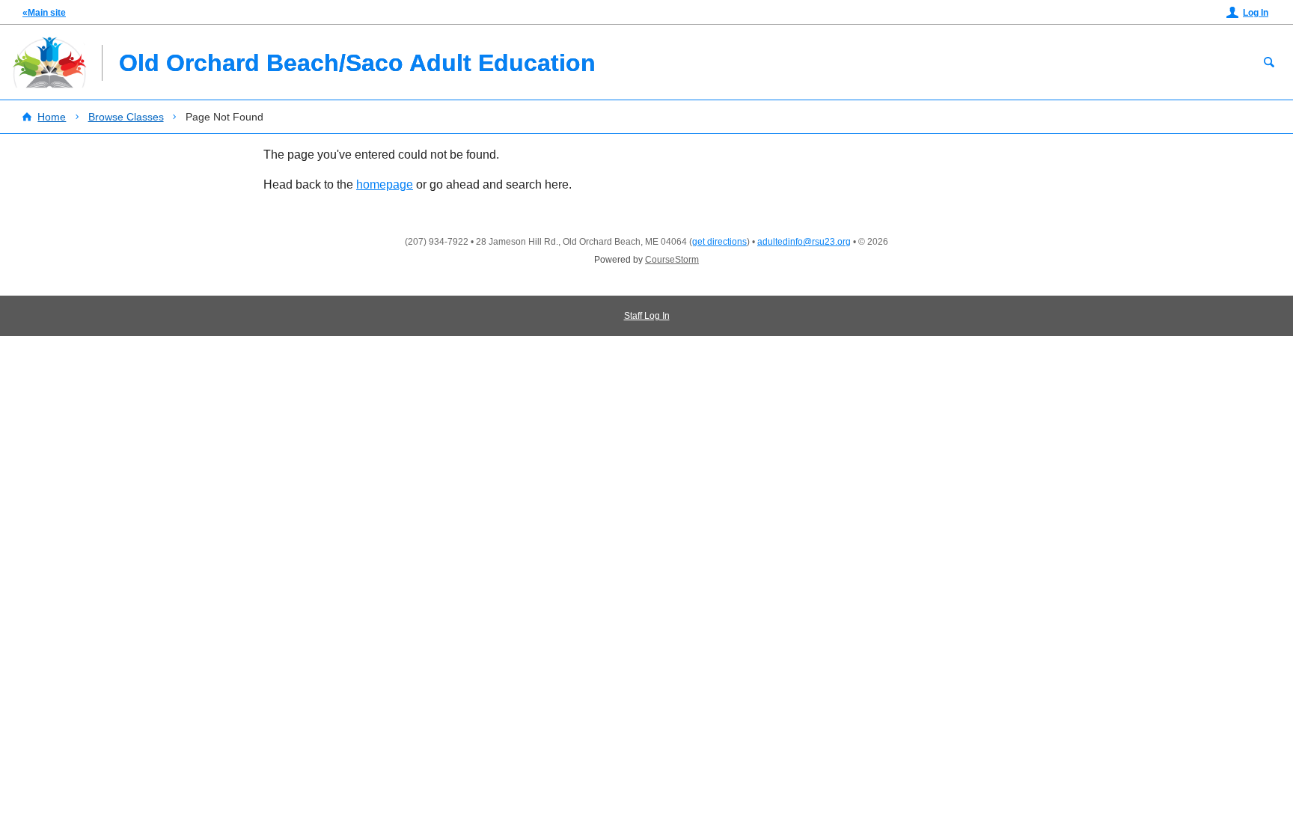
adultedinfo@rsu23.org (804, 242)
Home (51, 117)
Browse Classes (126, 117)
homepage (384, 184)
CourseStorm (672, 259)
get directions (719, 242)
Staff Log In (647, 316)
